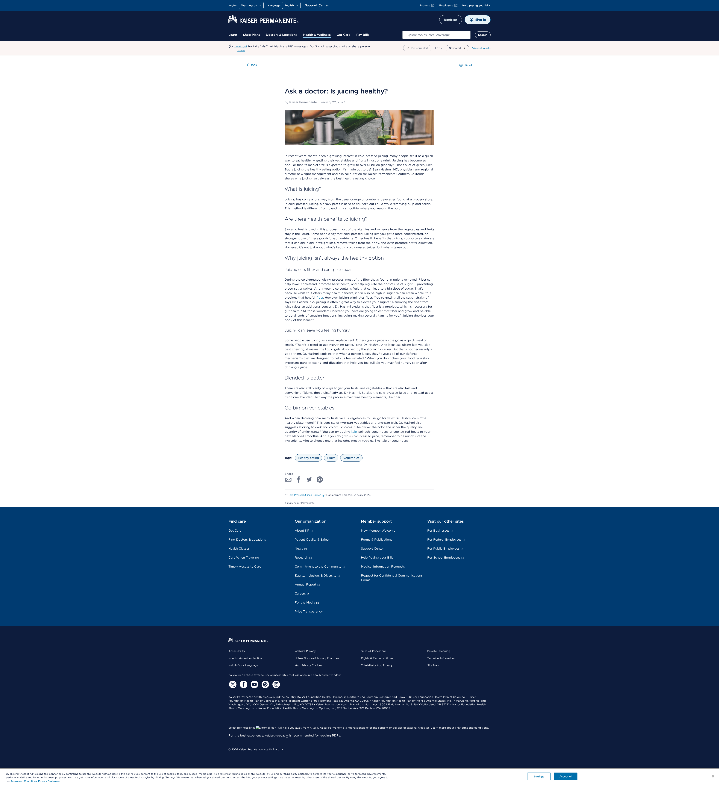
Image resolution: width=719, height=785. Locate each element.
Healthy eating (308, 458)
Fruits (331, 458)
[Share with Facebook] (299, 479)
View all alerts (481, 48)
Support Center (317, 5)
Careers (300, 593)
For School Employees (443, 557)
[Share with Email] (288, 479)
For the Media (305, 602)
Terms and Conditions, (24, 781)
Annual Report (305, 584)
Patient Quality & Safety (312, 539)
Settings (539, 776)
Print (468, 65)
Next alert (455, 48)
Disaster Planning (438, 651)
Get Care (343, 35)
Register (450, 20)
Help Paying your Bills (377, 557)
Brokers (425, 5)
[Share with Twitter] (309, 479)
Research (301, 557)
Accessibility (236, 651)
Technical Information (441, 658)
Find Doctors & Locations (247, 539)
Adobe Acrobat (275, 735)
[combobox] (436, 35)
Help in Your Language (243, 665)
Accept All (565, 776)
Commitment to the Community (318, 566)
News (299, 548)
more (241, 50)
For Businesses (438, 530)
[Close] (713, 776)
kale (354, 431)
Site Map (433, 665)
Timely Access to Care (244, 566)
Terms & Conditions (373, 651)
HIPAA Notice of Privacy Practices (317, 658)
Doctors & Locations (281, 35)
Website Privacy (305, 651)
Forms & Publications (376, 539)
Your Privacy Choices (308, 665)
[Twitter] (232, 684)
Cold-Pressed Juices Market (304, 495)
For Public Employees (443, 548)
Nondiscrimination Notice (245, 658)
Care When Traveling (243, 557)
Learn (232, 35)
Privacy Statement (49, 781)
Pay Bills (362, 35)
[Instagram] (275, 684)
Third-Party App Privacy (376, 665)
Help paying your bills (476, 5)
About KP (302, 530)
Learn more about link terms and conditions (459, 727)
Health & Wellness (317, 35)
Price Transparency (309, 611)
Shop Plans (251, 35)
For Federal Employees (444, 539)
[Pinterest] (265, 684)
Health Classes (239, 548)
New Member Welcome (378, 530)
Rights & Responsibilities (377, 658)
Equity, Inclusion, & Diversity (315, 575)
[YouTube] (254, 684)
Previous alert (419, 48)
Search (482, 34)
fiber (320, 297)
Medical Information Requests (383, 566)
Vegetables (351, 458)
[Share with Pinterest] (320, 479)
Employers (446, 5)
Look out (240, 46)
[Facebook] (243, 684)
